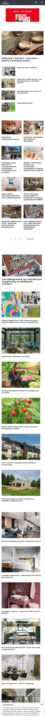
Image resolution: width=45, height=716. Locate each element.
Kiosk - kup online (22, 12)
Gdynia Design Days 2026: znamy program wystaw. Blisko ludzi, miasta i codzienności (20, 321)
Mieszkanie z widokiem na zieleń (16, 356)
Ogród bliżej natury (24, 103)
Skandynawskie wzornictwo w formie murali (29, 92)
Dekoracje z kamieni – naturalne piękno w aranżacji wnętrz (19, 59)
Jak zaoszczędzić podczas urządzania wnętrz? (21, 541)
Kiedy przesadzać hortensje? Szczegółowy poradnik (20, 392)
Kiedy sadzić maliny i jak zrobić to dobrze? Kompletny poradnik (20, 428)
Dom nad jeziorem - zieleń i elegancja (18, 683)
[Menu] (42, 2)
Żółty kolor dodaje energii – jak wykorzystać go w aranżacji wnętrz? (29, 81)
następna (29, 239)
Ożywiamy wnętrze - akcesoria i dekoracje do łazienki (21, 612)
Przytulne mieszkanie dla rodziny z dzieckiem (33, 139)
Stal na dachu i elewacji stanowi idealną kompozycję (18, 464)
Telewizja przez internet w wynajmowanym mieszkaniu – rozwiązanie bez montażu (9, 167)
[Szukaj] (36, 2)
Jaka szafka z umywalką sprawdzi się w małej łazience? (11, 196)
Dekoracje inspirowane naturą (10, 138)
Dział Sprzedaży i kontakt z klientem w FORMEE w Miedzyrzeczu (18, 500)
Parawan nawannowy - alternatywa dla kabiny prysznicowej (21, 576)
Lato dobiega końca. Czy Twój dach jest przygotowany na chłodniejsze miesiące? (33, 225)
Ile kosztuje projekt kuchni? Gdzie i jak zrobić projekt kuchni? (21, 648)
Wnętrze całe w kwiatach (27, 67)
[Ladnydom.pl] (5, 2)
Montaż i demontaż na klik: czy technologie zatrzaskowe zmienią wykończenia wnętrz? (33, 166)
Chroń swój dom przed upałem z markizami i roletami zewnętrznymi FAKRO (33, 197)
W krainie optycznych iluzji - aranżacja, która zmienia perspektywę (11, 224)
